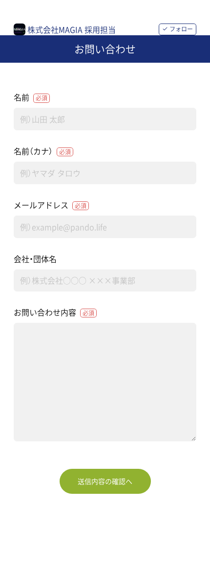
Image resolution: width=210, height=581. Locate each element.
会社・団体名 (35, 259)
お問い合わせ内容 (54, 312)
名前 (30, 97)
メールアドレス (50, 205)
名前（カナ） (42, 151)
